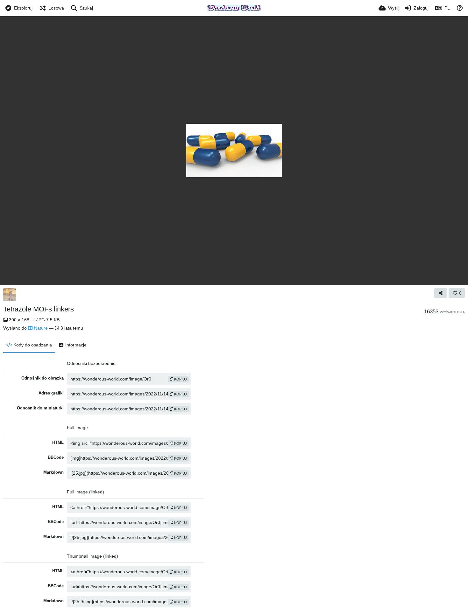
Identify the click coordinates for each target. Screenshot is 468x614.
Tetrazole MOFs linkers (38, 309)
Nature (41, 328)
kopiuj (180, 379)
